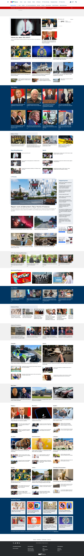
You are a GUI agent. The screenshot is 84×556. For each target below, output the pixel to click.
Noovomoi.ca (59, 549)
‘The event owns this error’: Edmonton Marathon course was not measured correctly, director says (34, 145)
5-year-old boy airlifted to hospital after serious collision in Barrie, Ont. (24, 363)
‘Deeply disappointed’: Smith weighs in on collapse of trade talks (49, 29)
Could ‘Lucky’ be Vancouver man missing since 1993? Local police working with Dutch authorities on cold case (50, 317)
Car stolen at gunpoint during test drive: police (62, 399)
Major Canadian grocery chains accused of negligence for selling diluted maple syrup (39, 317)
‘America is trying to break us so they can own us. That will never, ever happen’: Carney (18, 126)
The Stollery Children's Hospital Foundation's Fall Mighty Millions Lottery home (22, 247)
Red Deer (38, 5)
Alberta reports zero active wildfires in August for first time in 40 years (18, 145)
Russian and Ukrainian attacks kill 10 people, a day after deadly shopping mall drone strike (58, 364)
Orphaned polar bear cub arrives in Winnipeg (62, 481)
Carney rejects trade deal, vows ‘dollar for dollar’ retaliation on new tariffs (62, 75)
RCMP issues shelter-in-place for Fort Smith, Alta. (41, 58)
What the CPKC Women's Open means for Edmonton (33, 264)
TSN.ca (44, 550)
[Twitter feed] (13, 543)
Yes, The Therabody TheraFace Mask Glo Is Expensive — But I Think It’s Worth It (34, 526)
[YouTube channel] (17, 543)
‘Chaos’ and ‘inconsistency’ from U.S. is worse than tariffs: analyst (34, 337)
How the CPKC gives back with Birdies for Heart (50, 264)
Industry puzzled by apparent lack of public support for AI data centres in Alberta (24, 79)
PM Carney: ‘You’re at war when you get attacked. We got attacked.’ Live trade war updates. (49, 41)
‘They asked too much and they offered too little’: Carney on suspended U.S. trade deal (49, 105)
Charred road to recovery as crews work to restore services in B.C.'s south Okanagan (67, 485)
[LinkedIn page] (19, 543)
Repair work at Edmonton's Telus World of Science (30, 207)
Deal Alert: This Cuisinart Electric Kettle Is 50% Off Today (18, 511)
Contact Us (49, 539)
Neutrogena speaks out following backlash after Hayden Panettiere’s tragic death (45, 461)
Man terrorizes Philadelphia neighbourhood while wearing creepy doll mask (50, 126)
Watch (19, 5)
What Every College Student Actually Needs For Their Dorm (65, 511)
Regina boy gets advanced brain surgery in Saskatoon (17, 299)
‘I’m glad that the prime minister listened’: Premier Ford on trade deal (34, 105)
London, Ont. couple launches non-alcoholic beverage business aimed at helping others (49, 299)
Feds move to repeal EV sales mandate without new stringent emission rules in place (44, 492)
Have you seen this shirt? (20, 37)
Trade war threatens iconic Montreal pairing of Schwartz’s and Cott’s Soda (65, 299)
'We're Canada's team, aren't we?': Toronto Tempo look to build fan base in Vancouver (24, 486)
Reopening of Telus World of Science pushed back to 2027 (50, 145)
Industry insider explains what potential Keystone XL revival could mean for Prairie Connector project (17, 337)
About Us (34, 539)
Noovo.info (59, 548)
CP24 (43, 548)
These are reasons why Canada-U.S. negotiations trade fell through (18, 105)
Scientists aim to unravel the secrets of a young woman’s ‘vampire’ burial (16, 316)
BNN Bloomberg (45, 549)
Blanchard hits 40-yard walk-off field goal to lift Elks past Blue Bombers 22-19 (21, 482)
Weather (23, 5)
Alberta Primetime (55, 5)
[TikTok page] (15, 543)
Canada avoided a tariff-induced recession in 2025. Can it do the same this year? (50, 337)
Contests (43, 5)
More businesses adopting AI (64, 263)
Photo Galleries (48, 5)
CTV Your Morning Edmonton (31, 5)
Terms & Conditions (31, 549)
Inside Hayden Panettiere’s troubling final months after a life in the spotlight (41, 451)
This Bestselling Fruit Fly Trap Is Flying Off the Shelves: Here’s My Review (18, 526)
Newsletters (39, 539)
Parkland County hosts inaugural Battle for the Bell (44, 246)
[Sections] (8, 2)
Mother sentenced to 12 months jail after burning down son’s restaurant (27, 316)
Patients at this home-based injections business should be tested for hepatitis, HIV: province (45, 79)
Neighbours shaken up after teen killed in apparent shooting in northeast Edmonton (64, 145)
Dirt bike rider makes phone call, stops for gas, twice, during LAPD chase (64, 126)
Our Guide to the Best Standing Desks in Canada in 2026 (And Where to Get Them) (49, 511)
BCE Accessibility (15, 548)
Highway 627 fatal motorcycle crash (41, 229)
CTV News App (44, 539)
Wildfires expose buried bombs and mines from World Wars (20, 451)
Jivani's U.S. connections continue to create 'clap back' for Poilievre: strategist (24, 430)
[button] (71, 314)
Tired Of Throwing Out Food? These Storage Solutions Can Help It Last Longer (33, 511)
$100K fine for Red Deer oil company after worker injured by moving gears (41, 400)
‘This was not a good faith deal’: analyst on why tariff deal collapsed (65, 105)
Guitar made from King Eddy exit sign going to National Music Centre (34, 299)
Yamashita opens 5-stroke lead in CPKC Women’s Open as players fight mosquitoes (62, 59)
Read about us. (56, 531)
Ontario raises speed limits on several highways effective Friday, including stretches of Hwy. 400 (41, 482)
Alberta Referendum (63, 5)
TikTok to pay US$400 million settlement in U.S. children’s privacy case (41, 420)
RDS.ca (58, 550)
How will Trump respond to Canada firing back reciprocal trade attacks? (34, 126)
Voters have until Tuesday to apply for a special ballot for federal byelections (24, 424)
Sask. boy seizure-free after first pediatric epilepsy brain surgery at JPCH (63, 420)
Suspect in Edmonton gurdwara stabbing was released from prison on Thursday (41, 75)
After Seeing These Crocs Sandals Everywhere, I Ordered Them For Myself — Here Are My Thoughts (49, 527)
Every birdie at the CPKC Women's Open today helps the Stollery (17, 264)
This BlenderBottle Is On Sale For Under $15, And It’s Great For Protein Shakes (65, 526)
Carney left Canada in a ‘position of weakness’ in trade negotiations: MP (65, 337)
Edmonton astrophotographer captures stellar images (21, 229)
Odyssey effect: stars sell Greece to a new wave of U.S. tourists (63, 451)
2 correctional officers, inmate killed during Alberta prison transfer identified (21, 400)
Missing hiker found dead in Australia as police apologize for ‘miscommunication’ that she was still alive (62, 317)
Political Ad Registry (31, 550)
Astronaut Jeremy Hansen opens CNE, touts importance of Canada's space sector (24, 455)
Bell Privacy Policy (30, 548)
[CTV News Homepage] (14, 2)
